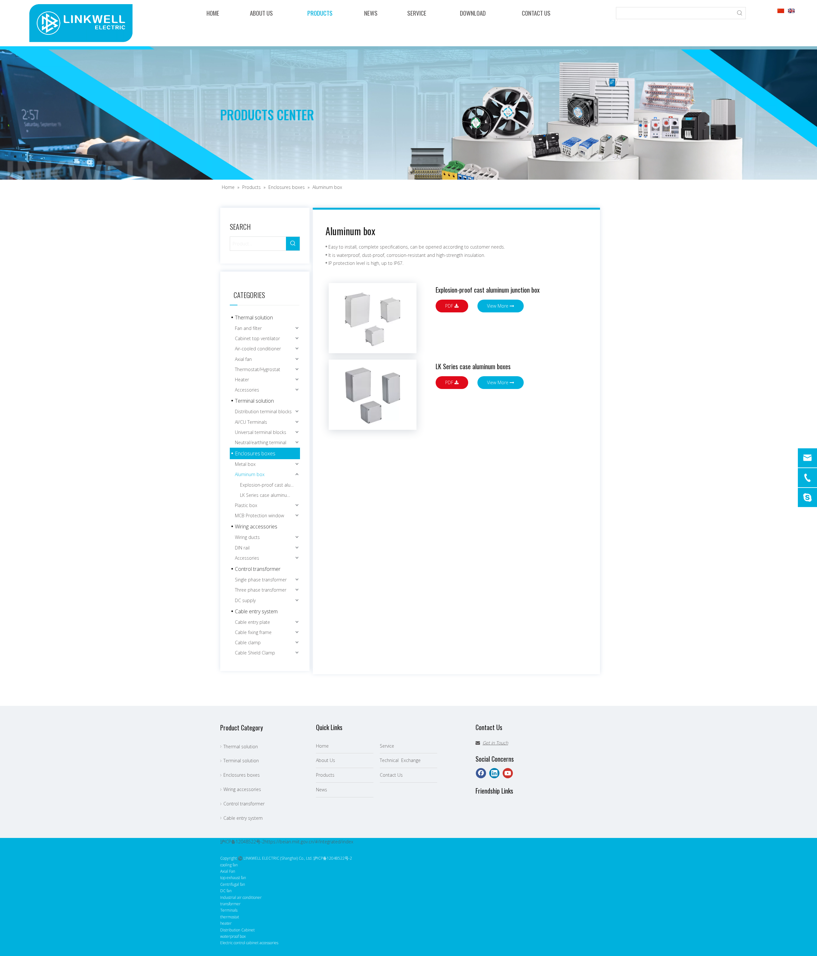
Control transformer (258, 568)
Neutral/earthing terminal (260, 442)
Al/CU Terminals (251, 422)
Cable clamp (248, 642)
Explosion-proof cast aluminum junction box (270, 485)
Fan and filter (248, 328)
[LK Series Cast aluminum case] (372, 395)
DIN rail (242, 548)
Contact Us (391, 775)
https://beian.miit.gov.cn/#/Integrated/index (309, 842)
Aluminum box (250, 474)
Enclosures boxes (255, 453)
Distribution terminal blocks (263, 411)
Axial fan (243, 359)
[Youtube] (508, 773)
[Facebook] (481, 773)
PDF (449, 306)
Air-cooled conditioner (258, 349)
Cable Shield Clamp (255, 653)
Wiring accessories (256, 526)
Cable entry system (256, 611)
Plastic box (246, 505)
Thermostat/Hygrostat (257, 369)
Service (387, 746)
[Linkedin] (494, 773)
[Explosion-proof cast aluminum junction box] (372, 318)
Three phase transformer (260, 590)
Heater (242, 380)
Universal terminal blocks (260, 432)
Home (322, 746)
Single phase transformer (261, 580)
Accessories (247, 390)
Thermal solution (254, 317)
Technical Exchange (400, 760)
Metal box (245, 464)
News (321, 790)
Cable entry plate (252, 622)
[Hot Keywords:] (740, 13)
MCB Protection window (259, 515)
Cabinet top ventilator (257, 338)
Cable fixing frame (253, 632)
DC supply (245, 600)
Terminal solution (254, 400)
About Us (325, 760)
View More (498, 306)
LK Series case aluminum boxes (270, 495)
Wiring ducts (247, 537)
